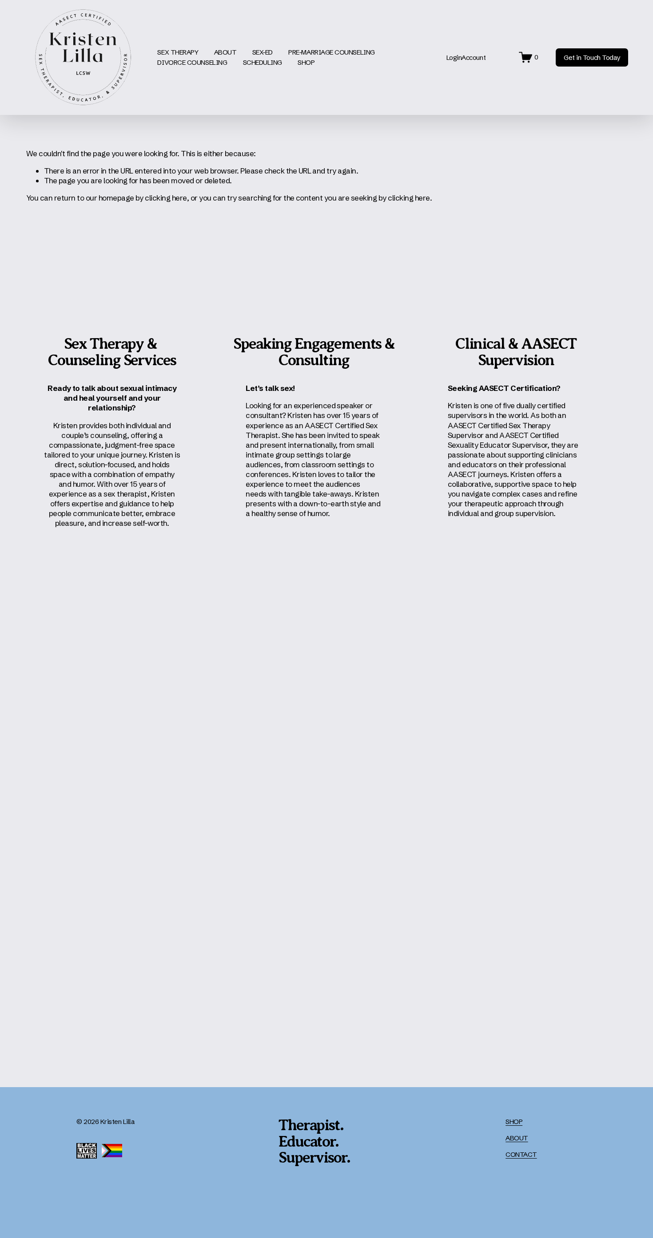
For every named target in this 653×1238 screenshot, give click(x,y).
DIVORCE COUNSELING (192, 62)
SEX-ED (262, 52)
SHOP (306, 62)
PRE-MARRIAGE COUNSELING (331, 52)
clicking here (166, 197)
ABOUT (517, 1138)
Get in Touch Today (592, 57)
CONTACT (521, 1154)
